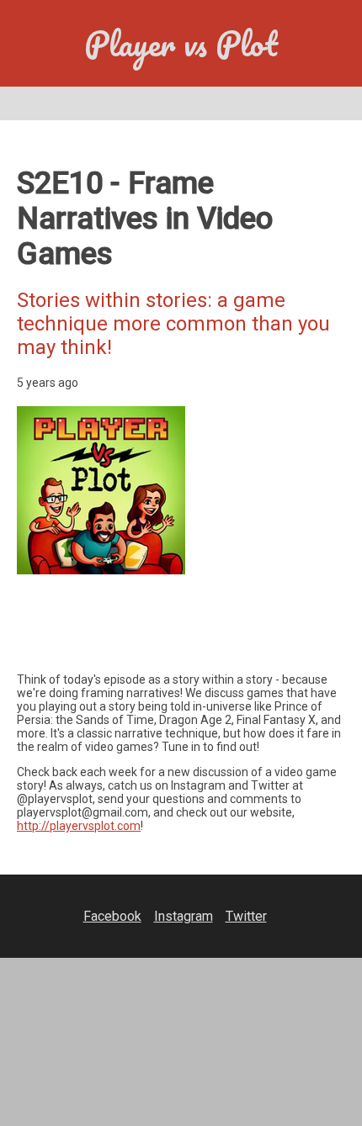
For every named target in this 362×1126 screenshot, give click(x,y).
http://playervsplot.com (79, 826)
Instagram (183, 916)
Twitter (246, 916)
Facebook (112, 916)
